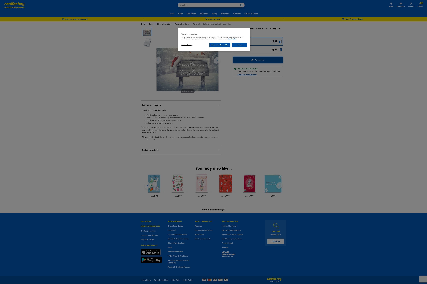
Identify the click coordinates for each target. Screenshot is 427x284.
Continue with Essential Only (220, 45)
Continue (240, 45)
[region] (214, 40)
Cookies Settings (186, 45)
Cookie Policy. (232, 39)
